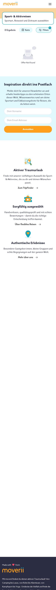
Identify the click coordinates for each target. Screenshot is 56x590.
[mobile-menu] (50, 4)
